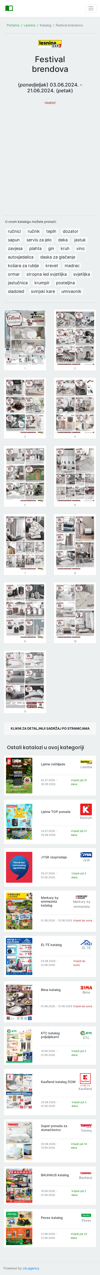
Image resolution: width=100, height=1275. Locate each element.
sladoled (16, 291)
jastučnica (18, 282)
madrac (72, 265)
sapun (14, 239)
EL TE (86, 948)
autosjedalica (20, 257)
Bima (86, 992)
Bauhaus (85, 1177)
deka (63, 239)
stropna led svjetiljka (47, 274)
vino (80, 248)
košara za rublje (23, 265)
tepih (51, 231)
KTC (86, 1038)
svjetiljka (81, 274)
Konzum (86, 818)
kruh (65, 248)
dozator (70, 231)
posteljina (65, 282)
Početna (13, 25)
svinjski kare (43, 291)
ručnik (34, 231)
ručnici (14, 231)
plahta (35, 248)
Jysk (86, 860)
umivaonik (71, 291)
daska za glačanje (57, 257)
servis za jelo (39, 239)
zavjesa (15, 248)
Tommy (86, 1130)
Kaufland (85, 1089)
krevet (52, 265)
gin (51, 248)
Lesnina (29, 25)
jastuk (80, 239)
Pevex (86, 1220)
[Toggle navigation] (91, 8)
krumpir (42, 282)
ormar (14, 274)
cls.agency (31, 1268)
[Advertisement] (50, 158)
